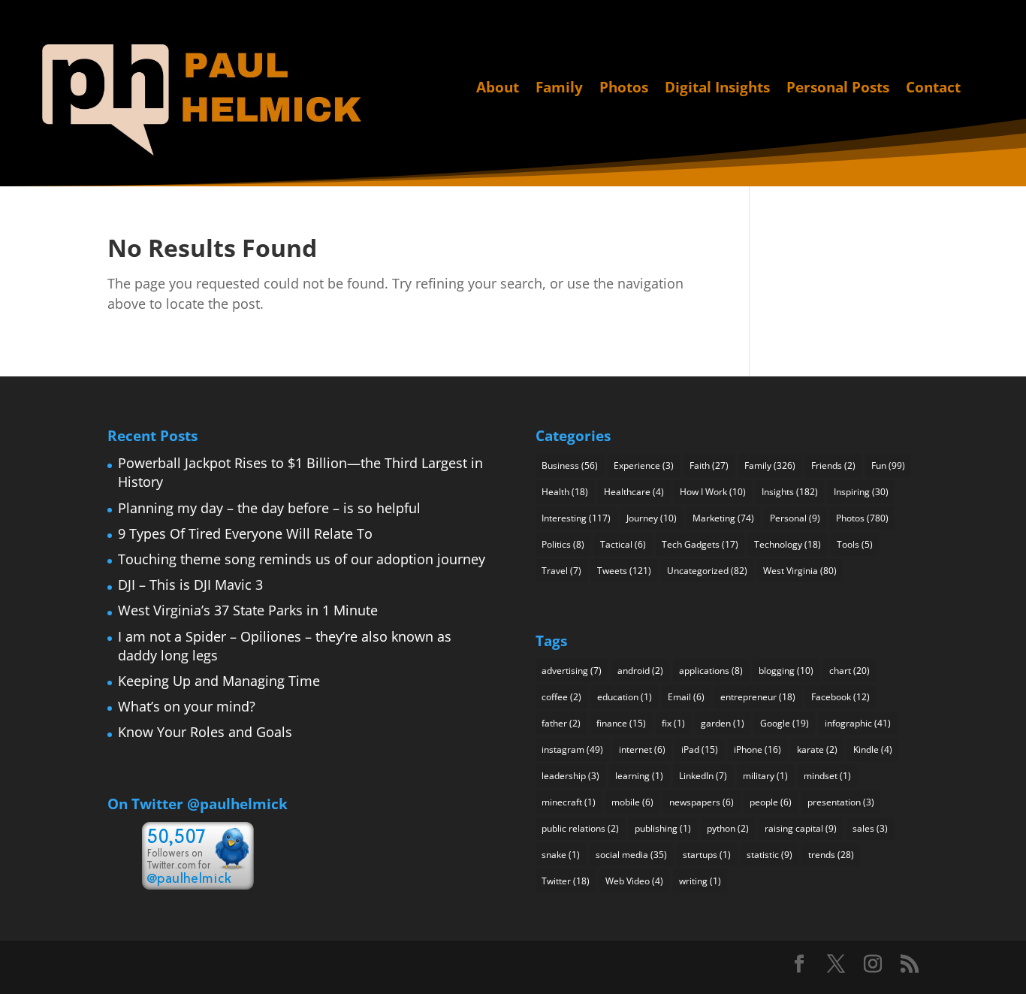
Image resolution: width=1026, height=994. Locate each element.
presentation (840, 802)
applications (711, 670)
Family (559, 88)
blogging (786, 670)
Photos (623, 88)
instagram (572, 749)
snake (561, 854)
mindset (827, 775)
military (765, 775)
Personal (795, 518)
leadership (570, 775)
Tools (855, 544)
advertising (572, 670)
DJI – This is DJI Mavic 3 (190, 585)
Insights (790, 491)
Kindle (872, 749)
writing (700, 881)
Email (686, 696)
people (771, 802)
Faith (709, 465)
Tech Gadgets (700, 544)
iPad (699, 749)
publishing (663, 828)
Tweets (624, 570)
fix (673, 723)
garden (722, 723)
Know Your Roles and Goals (205, 732)
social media (631, 854)
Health (565, 491)
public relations (580, 828)
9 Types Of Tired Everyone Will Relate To (245, 533)
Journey (651, 518)
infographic (858, 723)
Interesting (576, 518)
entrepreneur (757, 696)
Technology (787, 544)
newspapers (701, 802)
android (640, 670)
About (497, 88)
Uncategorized (707, 570)
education (624, 696)
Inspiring (861, 491)
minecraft (569, 802)
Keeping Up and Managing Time (219, 681)
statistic (769, 854)
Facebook (840, 696)
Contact (933, 88)
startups (707, 854)
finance (621, 723)
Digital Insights (717, 88)
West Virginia (800, 570)
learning (639, 775)
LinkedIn (703, 775)
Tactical (623, 544)
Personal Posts (837, 88)
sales (870, 828)
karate (817, 749)
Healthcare (634, 491)
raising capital (801, 828)
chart (849, 670)
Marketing (723, 518)
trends (831, 854)
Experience (644, 465)
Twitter (566, 881)
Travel (561, 570)
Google (784, 723)
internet (642, 749)
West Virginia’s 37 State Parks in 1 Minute (248, 610)
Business (570, 465)
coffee (561, 696)
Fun (888, 465)
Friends (833, 465)
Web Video (634, 881)
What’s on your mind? (186, 706)
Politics (563, 544)
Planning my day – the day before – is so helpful (269, 508)
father (561, 723)
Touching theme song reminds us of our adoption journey (301, 559)
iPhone (757, 749)
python (728, 828)
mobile (632, 802)
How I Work (713, 491)
